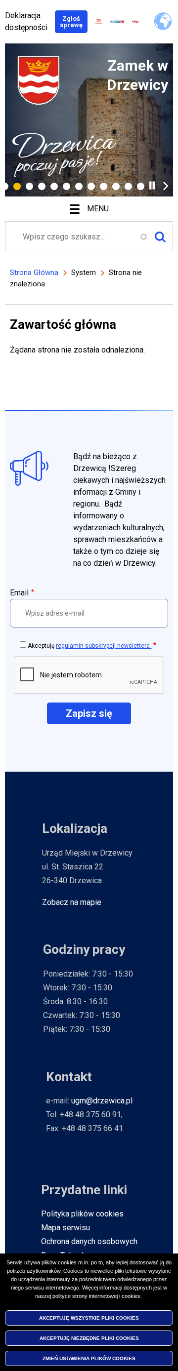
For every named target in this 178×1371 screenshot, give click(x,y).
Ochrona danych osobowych (89, 1241)
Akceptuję (89, 645)
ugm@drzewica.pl (102, 1100)
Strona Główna (34, 272)
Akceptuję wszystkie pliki (89, 1318)
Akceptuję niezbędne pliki (89, 1338)
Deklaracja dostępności (26, 21)
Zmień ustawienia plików (89, 1358)
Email (19, 592)
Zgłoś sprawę (74, 22)
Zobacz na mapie (71, 902)
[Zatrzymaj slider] (152, 185)
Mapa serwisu (65, 1227)
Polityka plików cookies (82, 1213)
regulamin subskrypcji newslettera (103, 645)
